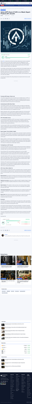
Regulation (17, 388)
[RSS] (7, 381)
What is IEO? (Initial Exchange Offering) (24, 383)
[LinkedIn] (5, 381)
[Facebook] (5, 18)
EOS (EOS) (28, 384)
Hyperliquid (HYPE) (22, 291)
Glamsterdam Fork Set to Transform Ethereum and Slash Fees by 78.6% (14, 359)
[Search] (28, 3)
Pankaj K (6, 234)
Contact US (11, 377)
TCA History (11, 398)
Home (1, 8)
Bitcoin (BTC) (28, 392)
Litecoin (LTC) (29, 379)
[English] (30, 3)
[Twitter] (3, 18)
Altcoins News (4, 8)
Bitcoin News (17, 291)
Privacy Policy (12, 381)
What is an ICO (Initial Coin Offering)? (23, 379)
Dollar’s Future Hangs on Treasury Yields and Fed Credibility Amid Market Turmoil (15, 327)
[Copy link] (9, 18)
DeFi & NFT (12, 291)
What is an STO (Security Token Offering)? (23, 386)
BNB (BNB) (8, 291)
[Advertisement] (16, 87)
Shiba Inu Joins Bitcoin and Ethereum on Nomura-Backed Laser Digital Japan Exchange (23, 281)
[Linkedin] (7, 18)
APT (3, 61)
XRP (27, 396)
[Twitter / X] (1, 381)
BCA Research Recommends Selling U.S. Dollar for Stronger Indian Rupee (14, 330)
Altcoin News (17, 384)
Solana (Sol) (28, 389)
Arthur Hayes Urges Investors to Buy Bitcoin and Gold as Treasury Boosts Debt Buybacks (16, 337)
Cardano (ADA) (29, 397)
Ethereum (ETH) (29, 378)
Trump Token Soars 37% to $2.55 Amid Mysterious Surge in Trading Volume (15, 362)
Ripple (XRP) (28, 383)
